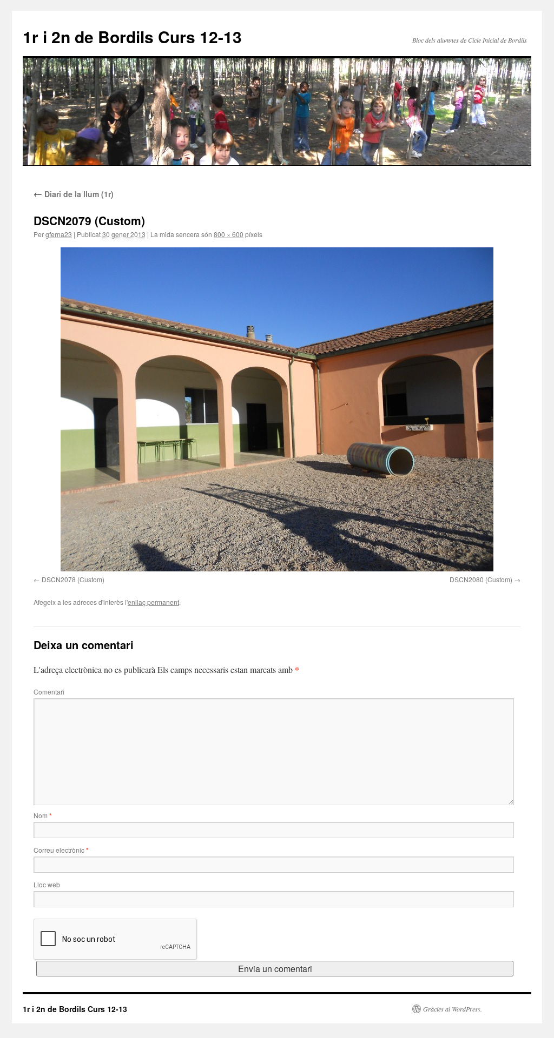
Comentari (49, 691)
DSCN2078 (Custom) (73, 579)
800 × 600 (228, 234)
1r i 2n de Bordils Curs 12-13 (132, 36)
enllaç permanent (153, 601)
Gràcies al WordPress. (452, 1009)
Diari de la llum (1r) (74, 193)
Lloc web (47, 884)
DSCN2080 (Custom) (481, 579)
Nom (43, 815)
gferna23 (58, 234)
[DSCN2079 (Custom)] (277, 409)
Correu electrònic (61, 849)
